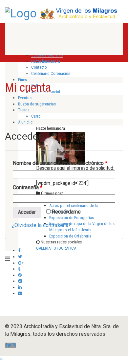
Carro (36, 116)
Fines (22, 79)
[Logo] (21, 13)
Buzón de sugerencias (37, 104)
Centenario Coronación (50, 73)
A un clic (25, 122)
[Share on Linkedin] (20, 287)
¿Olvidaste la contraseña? (41, 225)
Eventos (25, 97)
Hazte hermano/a (45, 61)
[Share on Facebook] (19, 250)
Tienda (24, 109)
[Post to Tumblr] (19, 268)
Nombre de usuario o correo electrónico (60, 163)
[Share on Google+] (21, 262)
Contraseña (27, 187)
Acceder (27, 212)
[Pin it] (20, 275)
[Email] (20, 293)
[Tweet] (20, 256)
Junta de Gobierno (47, 55)
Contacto (39, 67)
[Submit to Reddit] (20, 281)
